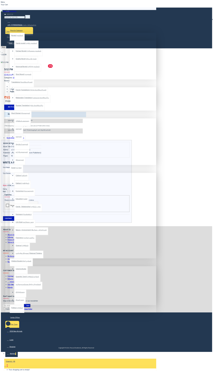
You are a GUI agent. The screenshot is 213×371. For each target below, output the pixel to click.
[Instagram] (8, 329)
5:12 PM (3, 54)
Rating (5, 189)
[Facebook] (8, 318)
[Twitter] (8, 323)
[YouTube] (8, 334)
